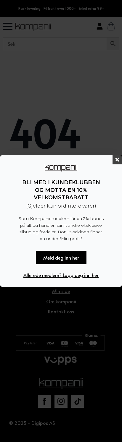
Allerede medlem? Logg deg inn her (61, 275)
